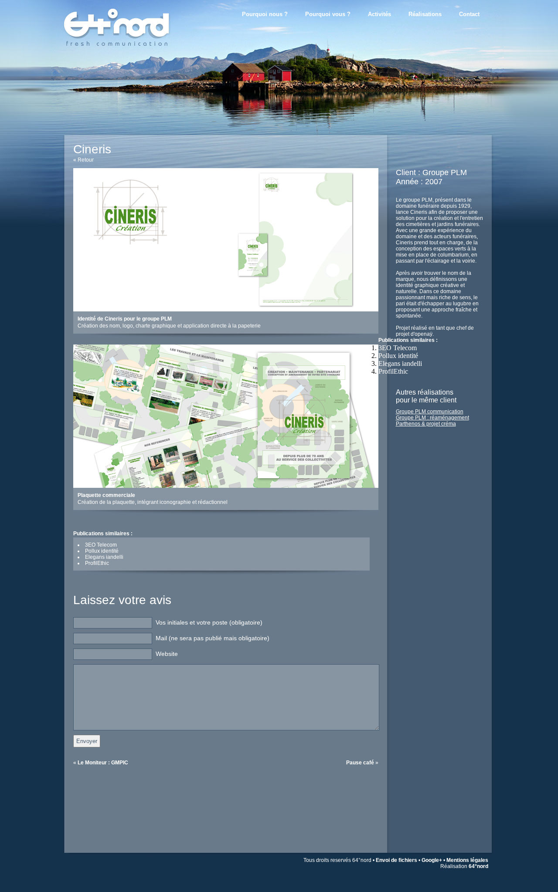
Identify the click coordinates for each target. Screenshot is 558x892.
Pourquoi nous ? (265, 14)
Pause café (360, 763)
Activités (379, 14)
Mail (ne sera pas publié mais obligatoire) (212, 638)
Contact (469, 14)
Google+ (432, 860)
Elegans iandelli (400, 363)
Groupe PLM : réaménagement (432, 418)
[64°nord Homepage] (131, 54)
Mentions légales (467, 860)
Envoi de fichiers (396, 860)
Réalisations (425, 14)
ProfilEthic (393, 371)
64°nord (478, 866)
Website (167, 653)
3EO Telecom (397, 347)
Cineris (92, 149)
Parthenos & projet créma (426, 424)
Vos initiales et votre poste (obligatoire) (209, 622)
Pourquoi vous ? (327, 14)
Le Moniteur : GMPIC (103, 763)
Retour (86, 160)
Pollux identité (398, 355)
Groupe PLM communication (429, 412)
